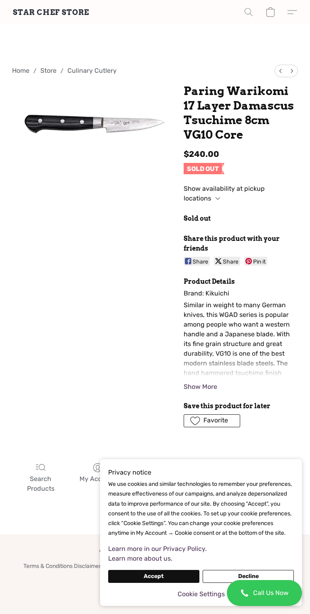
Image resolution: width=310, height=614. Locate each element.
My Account (98, 479)
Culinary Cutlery (92, 70)
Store (48, 70)
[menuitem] (280, 71)
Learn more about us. (140, 558)
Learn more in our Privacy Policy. (157, 549)
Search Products (40, 483)
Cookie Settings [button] (201, 594)
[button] (264, 593)
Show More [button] (200, 386)
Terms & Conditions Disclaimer (62, 566)
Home (20, 70)
